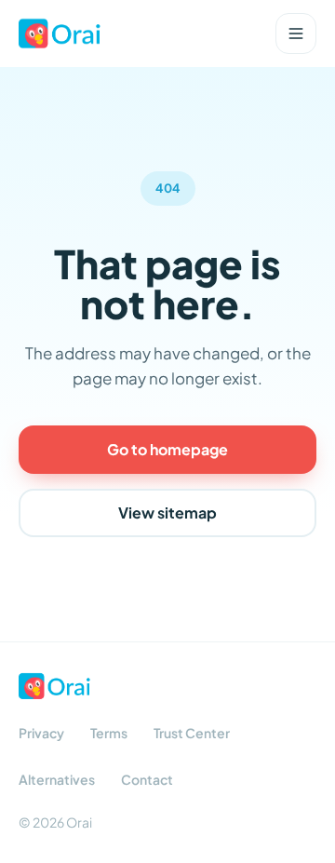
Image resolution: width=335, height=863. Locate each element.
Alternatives (57, 779)
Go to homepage (167, 449)
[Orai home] (60, 33)
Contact (147, 779)
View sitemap (167, 512)
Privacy (41, 732)
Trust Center (192, 732)
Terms (108, 732)
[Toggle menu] (295, 33)
